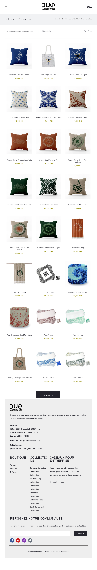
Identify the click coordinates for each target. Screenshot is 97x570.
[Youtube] (18, 540)
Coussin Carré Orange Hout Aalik (19, 160)
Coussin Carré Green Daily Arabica (78, 161)
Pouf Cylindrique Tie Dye (77, 292)
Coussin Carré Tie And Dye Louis (48, 117)
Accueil (57, 19)
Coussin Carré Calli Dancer (19, 74)
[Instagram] (24, 540)
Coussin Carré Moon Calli (77, 205)
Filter (89, 31)
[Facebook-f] (12, 540)
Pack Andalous (48, 292)
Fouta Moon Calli (19, 292)
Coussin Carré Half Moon (48, 205)
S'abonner (80, 533)
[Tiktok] (30, 540)
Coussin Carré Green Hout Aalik (19, 205)
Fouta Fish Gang (77, 247)
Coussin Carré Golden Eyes (19, 117)
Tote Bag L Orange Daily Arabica (19, 378)
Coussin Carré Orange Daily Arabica (19, 248)
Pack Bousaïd (48, 378)
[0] (91, 7)
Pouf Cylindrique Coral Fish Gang (19, 335)
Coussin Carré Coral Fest (77, 117)
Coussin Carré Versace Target (48, 247)
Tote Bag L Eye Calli (48, 74)
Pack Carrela (78, 378)
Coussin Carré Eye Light (78, 74)
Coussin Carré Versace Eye (48, 160)
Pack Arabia (48, 335)
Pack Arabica (78, 335)
